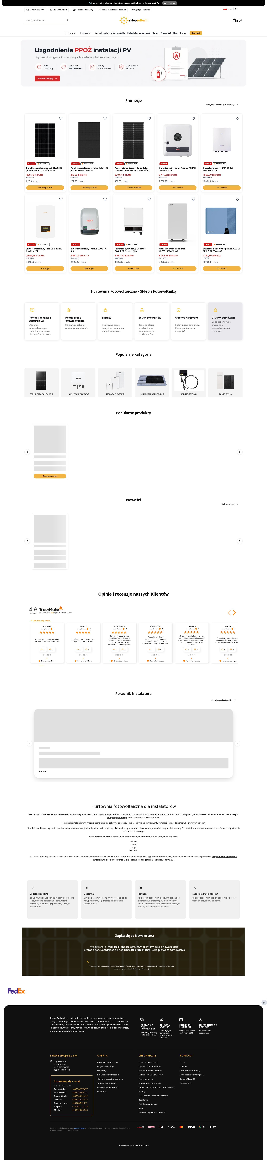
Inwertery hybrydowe (78, 394)
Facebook (185, 1083)
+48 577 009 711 (60, 10)
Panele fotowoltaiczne (41, 394)
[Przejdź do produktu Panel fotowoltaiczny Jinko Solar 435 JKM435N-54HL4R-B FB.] (89, 140)
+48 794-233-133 (80, 1106)
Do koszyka (178, 187)
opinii (61, 613)
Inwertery (101, 1070)
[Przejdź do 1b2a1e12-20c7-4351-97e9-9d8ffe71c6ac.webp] (189, 381)
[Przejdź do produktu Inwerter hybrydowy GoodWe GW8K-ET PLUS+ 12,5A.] (133, 221)
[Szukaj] (67, 20)
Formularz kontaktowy (190, 1070)
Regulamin (119, 966)
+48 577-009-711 (79, 1092)
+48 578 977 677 (36, 10)
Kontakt (183, 1066)
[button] (61, 118)
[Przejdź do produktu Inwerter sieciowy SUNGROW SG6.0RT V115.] (222, 140)
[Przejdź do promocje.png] (225, 380)
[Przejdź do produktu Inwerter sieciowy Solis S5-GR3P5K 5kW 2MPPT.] (45, 221)
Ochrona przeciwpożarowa (110, 1079)
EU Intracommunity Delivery (151, 1075)
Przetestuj (169, 3)
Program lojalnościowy (107, 1087)
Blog (141, 1108)
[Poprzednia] (5, 3)
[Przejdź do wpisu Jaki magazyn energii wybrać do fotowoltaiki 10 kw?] (133, 725)
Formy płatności (146, 1079)
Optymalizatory (189, 394)
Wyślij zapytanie (142, 10)
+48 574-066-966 (80, 1110)
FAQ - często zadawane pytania (153, 1095)
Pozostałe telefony (84, 10)
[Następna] (261, 3)
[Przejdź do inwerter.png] (78, 380)
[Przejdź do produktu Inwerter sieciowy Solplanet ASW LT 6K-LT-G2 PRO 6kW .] (222, 221)
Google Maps (186, 1079)
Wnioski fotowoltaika (106, 1083)
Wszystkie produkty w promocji (220, 105)
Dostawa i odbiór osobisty (151, 1070)
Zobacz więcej (228, 504)
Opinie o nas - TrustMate (150, 1066)
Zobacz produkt (45, 187)
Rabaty (142, 1091)
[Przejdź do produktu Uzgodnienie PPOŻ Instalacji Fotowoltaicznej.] (50, 447)
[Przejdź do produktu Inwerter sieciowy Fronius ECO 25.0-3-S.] (89, 221)
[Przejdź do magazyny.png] (115, 380)
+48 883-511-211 (79, 1103)
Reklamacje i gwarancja (150, 1083)
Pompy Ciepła (225, 394)
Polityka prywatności (148, 1104)
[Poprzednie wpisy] (29, 743)
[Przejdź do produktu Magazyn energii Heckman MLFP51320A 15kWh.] (178, 221)
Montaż (100, 1091)
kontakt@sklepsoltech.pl (114, 10)
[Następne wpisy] (237, 743)
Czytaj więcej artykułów (221, 700)
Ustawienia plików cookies (151, 1112)
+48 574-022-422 (80, 1096)
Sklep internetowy (132, 1145)
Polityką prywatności (139, 969)
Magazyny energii (115, 394)
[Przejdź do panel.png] (42, 380)
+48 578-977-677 (80, 1089)
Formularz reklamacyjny (191, 1075)
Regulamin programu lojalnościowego (156, 1087)
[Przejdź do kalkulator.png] (152, 380)
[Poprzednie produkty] (27, 452)
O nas (182, 1062)
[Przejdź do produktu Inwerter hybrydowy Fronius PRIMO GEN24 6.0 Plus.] (178, 140)
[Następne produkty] (240, 452)
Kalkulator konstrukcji (152, 394)
